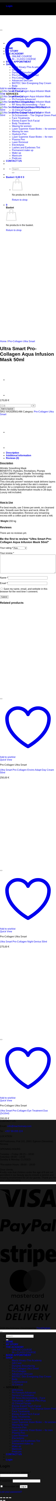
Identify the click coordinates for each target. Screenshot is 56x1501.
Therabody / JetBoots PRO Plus (29, 1400)
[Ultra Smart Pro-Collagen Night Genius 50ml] (13, 395)
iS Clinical (17, 1384)
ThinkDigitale (43, 1328)
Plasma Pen (18, 1433)
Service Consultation (23, 1395)
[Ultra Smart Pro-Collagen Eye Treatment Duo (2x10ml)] (13, 379)
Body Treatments (21, 1417)
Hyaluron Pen (19, 1427)
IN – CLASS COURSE (24, 1352)
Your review (7, 553)
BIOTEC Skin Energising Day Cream (31, 1376)
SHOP (9, 1358)
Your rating (6, 548)
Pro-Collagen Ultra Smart (21, 341)
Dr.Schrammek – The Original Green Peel (34, 1408)
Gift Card (16, 1363)
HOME (9, 1341)
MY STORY (12, 1344)
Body (14, 1379)
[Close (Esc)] (10, 1497)
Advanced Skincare (22, 1374)
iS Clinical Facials (21, 1403)
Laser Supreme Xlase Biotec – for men (32, 1430)
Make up (16, 1446)
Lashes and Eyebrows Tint (26, 1441)
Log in (23, 1487)
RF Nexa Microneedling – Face (28, 1398)
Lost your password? (11, 1492)
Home (3, 341)
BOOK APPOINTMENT (18, 1355)
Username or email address (15, 1472)
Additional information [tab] (18, 455)
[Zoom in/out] (1, 1497)
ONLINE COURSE (22, 1349)
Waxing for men (20, 1425)
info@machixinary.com (19, 1126)
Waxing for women (22, 1419)
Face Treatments (21, 1411)
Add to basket (7, 409)
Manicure (17, 1449)
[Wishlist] (1, 698)
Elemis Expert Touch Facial (26, 1406)
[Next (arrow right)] (4, 1500)
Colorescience (19, 88)
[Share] (7, 1497)
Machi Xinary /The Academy (27, 1360)
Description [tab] (12, 452)
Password (6, 1481)
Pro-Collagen (19, 1371)
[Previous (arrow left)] (1, 1500)
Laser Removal (20, 1435)
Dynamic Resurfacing (23, 1366)
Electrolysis (18, 1438)
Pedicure (17, 1451)
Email (4, 583)
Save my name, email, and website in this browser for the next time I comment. (23, 590)
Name (4, 577)
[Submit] (7, 1339)
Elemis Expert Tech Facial (26, 1414)
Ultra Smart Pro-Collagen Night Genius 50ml (23, 941)
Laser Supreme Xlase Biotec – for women (34, 1422)
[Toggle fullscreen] (4, 1497)
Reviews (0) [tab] (12, 458)
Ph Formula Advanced (24, 1392)
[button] (9, 6)
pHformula (17, 1390)
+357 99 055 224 (14, 1131)
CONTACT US (14, 1454)
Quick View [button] (6, 759)
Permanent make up (22, 1443)
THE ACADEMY (15, 1347)
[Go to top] (1, 1331)
